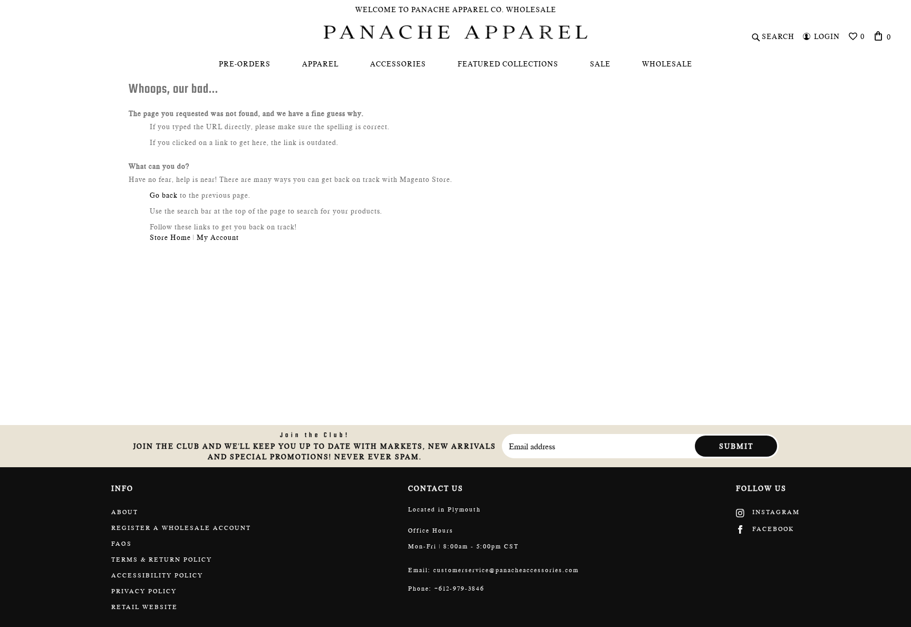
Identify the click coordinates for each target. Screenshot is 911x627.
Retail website (144, 607)
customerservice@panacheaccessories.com (506, 570)
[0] (879, 36)
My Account (218, 237)
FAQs (121, 543)
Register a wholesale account (181, 528)
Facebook (772, 529)
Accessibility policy (157, 575)
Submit (736, 446)
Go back (164, 195)
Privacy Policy (144, 591)
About (124, 512)
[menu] (455, 64)
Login (827, 36)
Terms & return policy (161, 559)
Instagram (775, 512)
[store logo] (455, 32)
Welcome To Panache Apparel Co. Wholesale (455, 9)
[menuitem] (244, 64)
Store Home (170, 237)
